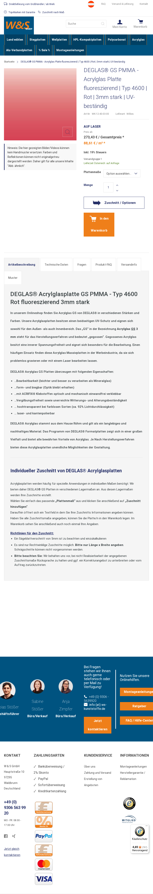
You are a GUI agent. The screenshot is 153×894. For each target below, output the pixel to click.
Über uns (89, 766)
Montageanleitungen (133, 766)
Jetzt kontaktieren (97, 725)
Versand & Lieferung (122, 4)
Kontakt (144, 4)
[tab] (21, 264)
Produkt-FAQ (104, 264)
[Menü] (146, 826)
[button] (119, 24)
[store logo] (19, 25)
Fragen (81, 264)
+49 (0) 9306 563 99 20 (15, 808)
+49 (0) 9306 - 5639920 (96, 699)
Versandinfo (129, 264)
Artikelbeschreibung (21, 264)
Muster (13, 277)
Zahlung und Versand (97, 772)
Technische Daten (56, 264)
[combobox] (86, 23)
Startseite (9, 61)
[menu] (76, 45)
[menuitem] (15, 39)
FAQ (103, 4)
